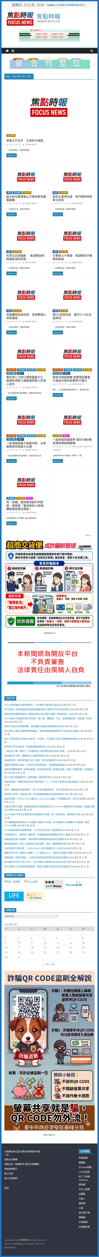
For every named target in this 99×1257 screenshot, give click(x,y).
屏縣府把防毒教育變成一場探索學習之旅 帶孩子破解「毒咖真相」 (36, 713)
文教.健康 (17, 192)
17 (19, 947)
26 (45, 952)
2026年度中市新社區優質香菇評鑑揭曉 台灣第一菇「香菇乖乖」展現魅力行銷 (42, 814)
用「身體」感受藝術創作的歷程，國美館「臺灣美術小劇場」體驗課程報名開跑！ (26, 505)
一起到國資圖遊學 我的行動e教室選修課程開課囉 (72, 441)
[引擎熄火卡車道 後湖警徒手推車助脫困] (73, 225)
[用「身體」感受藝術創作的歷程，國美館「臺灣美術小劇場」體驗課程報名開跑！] (26, 471)
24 (19, 952)
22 (83, 947)
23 (6, 952)
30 (6, 956)
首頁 (6, 1187)
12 (45, 942)
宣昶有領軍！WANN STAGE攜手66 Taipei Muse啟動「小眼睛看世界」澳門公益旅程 (45, 798)
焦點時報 (48, 16)
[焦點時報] (7, 51)
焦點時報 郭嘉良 (30, 144)
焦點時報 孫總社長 (31, 387)
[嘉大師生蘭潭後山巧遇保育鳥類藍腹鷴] (26, 166)
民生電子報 (84, 1212)
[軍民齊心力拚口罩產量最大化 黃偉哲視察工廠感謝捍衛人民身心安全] (26, 343)
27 (58, 952)
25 (32, 952)
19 (45, 947)
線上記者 (8, 1173)
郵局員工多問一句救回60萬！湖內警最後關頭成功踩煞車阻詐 (34, 794)
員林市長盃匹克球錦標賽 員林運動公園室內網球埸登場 (31, 726)
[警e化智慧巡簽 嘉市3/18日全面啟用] (73, 284)
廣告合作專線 (11, 1159)
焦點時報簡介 (11, 1168)
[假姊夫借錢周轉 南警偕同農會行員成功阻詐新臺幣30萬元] (73, 343)
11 (32, 942)
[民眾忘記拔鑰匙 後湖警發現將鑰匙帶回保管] (26, 225)
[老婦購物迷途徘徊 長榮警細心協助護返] (26, 284)
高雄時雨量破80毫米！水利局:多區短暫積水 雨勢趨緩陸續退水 (35, 764)
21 (70, 947)
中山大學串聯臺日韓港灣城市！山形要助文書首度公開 (30, 704)
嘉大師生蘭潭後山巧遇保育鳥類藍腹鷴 (26, 198)
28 (70, 952)
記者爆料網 (84, 1226)
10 (19, 942)
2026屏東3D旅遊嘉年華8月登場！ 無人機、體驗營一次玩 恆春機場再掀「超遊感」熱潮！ (48, 718)
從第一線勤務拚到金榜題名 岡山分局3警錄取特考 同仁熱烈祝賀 (36, 789)
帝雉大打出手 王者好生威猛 (24, 140)
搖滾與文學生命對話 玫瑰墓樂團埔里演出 (25, 746)
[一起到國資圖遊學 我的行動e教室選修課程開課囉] (73, 409)
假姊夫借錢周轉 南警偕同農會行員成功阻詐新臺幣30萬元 (71, 378)
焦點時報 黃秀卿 (77, 446)
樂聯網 (82, 1217)
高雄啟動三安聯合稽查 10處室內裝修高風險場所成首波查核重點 (36, 857)
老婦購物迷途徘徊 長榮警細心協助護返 (26, 316)
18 (32, 947)
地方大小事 (11, 370)
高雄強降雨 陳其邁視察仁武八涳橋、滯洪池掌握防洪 (30, 760)
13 (58, 942)
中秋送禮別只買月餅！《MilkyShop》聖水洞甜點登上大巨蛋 (33, 848)
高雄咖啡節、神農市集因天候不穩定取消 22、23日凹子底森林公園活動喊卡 (42, 781)
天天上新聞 (84, 1189)
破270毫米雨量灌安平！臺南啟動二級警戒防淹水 (28, 777)
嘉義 (9, 192)
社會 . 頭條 (11, 373)
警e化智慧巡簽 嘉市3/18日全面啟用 (72, 316)
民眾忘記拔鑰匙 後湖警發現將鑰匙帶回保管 (25, 257)
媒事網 (82, 1184)
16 (6, 947)
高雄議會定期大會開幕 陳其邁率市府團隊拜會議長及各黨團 (34, 839)
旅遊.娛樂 (31, 370)
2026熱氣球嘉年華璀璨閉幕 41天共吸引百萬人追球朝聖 (32, 830)
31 (19, 956)
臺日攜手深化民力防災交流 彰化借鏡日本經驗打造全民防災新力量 (37, 861)
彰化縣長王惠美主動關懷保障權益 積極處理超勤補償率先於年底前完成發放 (41, 730)
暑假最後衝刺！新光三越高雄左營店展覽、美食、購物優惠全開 (35, 843)
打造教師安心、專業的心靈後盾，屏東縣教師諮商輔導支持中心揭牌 (37, 834)
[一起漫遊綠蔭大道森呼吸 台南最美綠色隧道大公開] (26, 409)
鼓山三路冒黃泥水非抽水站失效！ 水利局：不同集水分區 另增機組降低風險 (41, 738)
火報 (81, 1208)
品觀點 (82, 1193)
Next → (89, 535)
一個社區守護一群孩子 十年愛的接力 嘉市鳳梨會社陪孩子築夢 (35, 751)
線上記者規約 (11, 1178)
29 (83, 952)
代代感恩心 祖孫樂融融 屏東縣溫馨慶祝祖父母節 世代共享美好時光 (36, 709)
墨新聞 (82, 1203)
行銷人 (82, 1198)
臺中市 (66, 436)
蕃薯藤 (82, 1162)
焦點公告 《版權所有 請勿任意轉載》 (22, 1164)
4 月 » (53, 964)
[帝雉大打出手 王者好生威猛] (49, 83)
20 (58, 947)
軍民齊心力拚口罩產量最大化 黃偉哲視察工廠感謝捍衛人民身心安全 (26, 380)
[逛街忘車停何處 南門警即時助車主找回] (73, 166)
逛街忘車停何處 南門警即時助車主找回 (72, 198)
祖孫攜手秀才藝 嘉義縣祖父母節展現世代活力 (27, 755)
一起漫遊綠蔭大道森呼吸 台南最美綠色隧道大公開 (26, 444)
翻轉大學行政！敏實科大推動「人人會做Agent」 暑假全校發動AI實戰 (38, 852)
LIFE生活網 (84, 1171)
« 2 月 (46, 964)
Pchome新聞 (85, 1167)
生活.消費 (11, 135)
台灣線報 (83, 1222)
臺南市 (20, 373)
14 (70, 942)
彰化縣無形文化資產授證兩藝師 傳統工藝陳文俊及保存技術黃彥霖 (37, 866)
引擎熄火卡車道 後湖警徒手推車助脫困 (72, 257)
